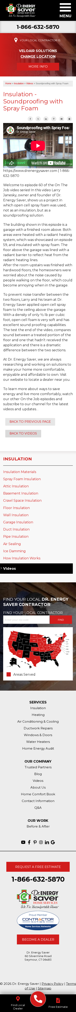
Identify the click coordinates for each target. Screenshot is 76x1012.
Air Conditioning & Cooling (38, 721)
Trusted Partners (38, 767)
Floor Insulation (16, 508)
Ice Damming (14, 551)
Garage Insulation (18, 522)
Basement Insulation (20, 493)
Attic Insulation (16, 486)
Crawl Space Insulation (22, 501)
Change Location (38, 57)
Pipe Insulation (15, 537)
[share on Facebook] (30, 119)
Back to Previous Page (30, 422)
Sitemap (44, 988)
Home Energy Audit (38, 748)
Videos (9, 569)
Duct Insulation (16, 529)
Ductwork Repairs (38, 728)
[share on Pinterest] (53, 119)
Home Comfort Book (38, 794)
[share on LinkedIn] (46, 119)
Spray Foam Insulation (22, 479)
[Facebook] (29, 842)
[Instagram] (40, 842)
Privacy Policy (52, 984)
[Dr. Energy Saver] (38, 999)
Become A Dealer (38, 939)
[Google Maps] (52, 842)
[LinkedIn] (46, 842)
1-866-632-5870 (38, 27)
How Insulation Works (21, 558)
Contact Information (38, 801)
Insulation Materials (19, 472)
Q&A (38, 808)
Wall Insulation (15, 515)
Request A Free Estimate (38, 867)
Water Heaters (38, 742)
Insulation (17, 459)
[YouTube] (23, 842)
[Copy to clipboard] (69, 119)
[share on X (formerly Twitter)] (38, 119)
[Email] (61, 119)
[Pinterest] (35, 842)
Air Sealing (12, 544)
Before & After (38, 826)
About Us (38, 787)
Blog (38, 774)
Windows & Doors (38, 735)
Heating (38, 715)
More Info (38, 66)
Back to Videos (23, 433)
